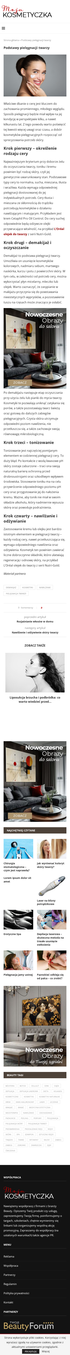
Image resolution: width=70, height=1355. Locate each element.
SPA (18, 1134)
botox (23, 1086)
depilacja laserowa (29, 1091)
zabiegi (9, 1145)
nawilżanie (45, 587)
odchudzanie (45, 1113)
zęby (49, 1145)
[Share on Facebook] (46, 607)
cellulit (35, 1086)
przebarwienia (12, 1129)
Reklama (9, 1256)
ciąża (56, 1086)
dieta (45, 1091)
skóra (8, 1134)
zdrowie (22, 1145)
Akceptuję (31, 1351)
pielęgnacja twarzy (16, 593)
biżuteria (10, 1086)
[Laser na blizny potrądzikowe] (52, 886)
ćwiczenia (10, 1150)
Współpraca (11, 1265)
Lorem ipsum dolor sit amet (17, 879)
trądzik (9, 1140)
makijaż (9, 1107)
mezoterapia (12, 1113)
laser (42, 1102)
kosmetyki (27, 587)
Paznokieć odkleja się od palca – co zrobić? (50, 976)
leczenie (54, 1102)
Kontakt (8, 1302)
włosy (47, 1140)
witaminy (33, 1140)
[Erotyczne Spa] (18, 920)
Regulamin (10, 1284)
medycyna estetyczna (39, 1107)
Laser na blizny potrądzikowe (46, 902)
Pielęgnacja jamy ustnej (18, 974)
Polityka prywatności (16, 1293)
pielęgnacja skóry (14, 1123)
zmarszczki (36, 1145)
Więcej (46, 1351)
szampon (29, 1134)
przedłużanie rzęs (33, 1129)
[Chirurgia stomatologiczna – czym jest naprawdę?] (18, 849)
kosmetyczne (12, 1096)
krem (8, 1102)
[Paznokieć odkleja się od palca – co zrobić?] (52, 960)
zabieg (58, 1140)
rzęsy (50, 1129)
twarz (21, 1140)
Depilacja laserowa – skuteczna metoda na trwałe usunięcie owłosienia (50, 939)
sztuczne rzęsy (46, 1134)
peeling (24, 1118)
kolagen (58, 1091)
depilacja (10, 1091)
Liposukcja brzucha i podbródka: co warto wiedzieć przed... (35, 699)
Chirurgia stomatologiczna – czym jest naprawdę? (17, 867)
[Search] (66, 28)
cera (46, 1086)
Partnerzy (9, 1275)
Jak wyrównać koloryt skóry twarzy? (50, 865)
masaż (21, 1107)
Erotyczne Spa (12, 934)
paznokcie (10, 1118)
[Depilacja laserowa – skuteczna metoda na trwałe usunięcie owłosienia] (52, 920)
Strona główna (11, 40)
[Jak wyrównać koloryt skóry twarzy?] (52, 849)
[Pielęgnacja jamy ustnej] (18, 960)
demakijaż (11, 587)
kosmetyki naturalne (49, 1096)
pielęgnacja (52, 1118)
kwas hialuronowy (25, 1102)
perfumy (38, 1118)
